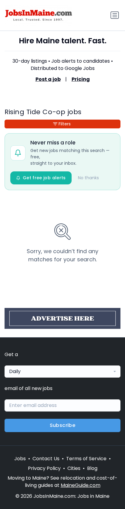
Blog (92, 468)
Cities (73, 468)
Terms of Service (86, 458)
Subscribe (63, 425)
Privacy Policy (44, 468)
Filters (65, 124)
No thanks (88, 178)
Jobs (20, 458)
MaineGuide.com (80, 485)
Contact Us (45, 458)
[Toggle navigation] (114, 15)
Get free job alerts (44, 178)
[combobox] (62, 371)
